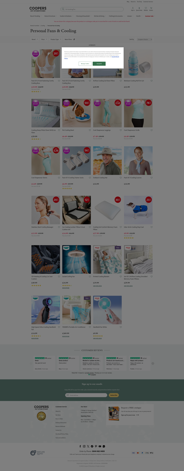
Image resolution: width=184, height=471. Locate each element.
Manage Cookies (85, 63)
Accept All (99, 63)
